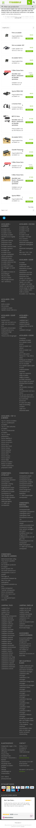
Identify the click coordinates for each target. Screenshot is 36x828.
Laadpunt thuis (5, 608)
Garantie (3, 767)
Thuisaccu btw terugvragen (9, 336)
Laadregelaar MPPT (25, 513)
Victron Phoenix (5, 456)
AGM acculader (5, 304)
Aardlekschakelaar (24, 640)
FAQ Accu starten (6, 277)
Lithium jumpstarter (6, 256)
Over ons (3, 748)
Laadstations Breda (6, 655)
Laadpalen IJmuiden (6, 626)
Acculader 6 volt (23, 227)
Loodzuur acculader (6, 308)
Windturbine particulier (25, 274)
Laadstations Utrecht (7, 668)
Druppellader (23, 264)
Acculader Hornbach (7, 248)
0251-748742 (5, 777)
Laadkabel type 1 (24, 320)
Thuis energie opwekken (8, 497)
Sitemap (3, 769)
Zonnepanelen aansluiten (8, 480)
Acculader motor (6, 231)
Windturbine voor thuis (25, 272)
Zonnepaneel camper (25, 476)
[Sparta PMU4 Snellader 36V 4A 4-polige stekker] (6, 198)
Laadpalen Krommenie (7, 633)
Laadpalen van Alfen (25, 616)
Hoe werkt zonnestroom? (8, 570)
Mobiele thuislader (24, 324)
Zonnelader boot (6, 485)
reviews (22, 826)
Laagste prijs (5, 27)
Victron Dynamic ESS (7, 568)
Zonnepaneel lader (24, 509)
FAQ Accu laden (5, 276)
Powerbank (22, 338)
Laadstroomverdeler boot (26, 525)
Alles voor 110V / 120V (25, 252)
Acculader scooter (6, 233)
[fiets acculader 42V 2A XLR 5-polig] (6, 47)
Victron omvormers (6, 442)
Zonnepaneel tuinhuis (25, 484)
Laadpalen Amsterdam (7, 645)
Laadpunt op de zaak (25, 608)
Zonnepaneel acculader (8, 491)
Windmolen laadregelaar (26, 242)
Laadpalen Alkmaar (6, 643)
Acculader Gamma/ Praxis (8, 246)
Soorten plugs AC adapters (26, 288)
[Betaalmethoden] (3, 787)
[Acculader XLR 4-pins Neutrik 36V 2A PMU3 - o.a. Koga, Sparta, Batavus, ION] (6, 60)
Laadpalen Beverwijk (7, 618)
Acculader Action (6, 252)
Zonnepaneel (23, 270)
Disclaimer (4, 752)
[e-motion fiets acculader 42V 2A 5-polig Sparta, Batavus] (6, 106)
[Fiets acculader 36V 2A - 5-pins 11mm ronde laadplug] (6, 35)
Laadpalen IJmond (6, 649)
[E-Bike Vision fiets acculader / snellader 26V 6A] (6, 165)
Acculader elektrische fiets (8, 262)
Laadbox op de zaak (25, 610)
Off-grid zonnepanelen (7, 489)
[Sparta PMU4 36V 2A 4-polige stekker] (6, 93)
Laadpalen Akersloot (7, 639)
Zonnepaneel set (6, 493)
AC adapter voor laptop (26, 280)
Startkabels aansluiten (7, 260)
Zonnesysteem (5, 482)
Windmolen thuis (24, 276)
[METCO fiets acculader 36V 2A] (6, 119)
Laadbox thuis (5, 610)
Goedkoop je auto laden (26, 718)
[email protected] (24, 758)
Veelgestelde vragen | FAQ (9, 746)
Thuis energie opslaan (7, 495)
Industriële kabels (24, 410)
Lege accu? (22, 408)
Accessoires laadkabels (25, 638)
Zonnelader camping (7, 484)
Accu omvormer (23, 240)
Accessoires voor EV (25, 644)
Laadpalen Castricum (7, 624)
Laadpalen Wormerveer (8, 635)
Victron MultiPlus (6, 452)
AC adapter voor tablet (25, 284)
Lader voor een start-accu (8, 322)
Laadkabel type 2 (24, 322)
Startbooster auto (24, 266)
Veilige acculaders (24, 377)
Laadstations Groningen (8, 661)
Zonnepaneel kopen (7, 478)
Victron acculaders (6, 440)
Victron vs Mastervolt (25, 362)
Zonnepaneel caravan (25, 480)
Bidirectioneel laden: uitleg (8, 559)
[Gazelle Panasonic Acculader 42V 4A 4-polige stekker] (6, 152)
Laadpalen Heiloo (6, 641)
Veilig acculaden (23, 375)
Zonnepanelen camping (26, 482)
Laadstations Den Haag (8, 657)
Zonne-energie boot (25, 489)
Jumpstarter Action (6, 244)
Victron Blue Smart (6, 446)
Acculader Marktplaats (7, 254)
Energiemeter (23, 642)
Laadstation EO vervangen (26, 685)
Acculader (22, 262)
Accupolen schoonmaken (8, 328)
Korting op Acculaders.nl (26, 360)
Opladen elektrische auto (26, 666)
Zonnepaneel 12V (24, 487)
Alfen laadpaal (5, 614)
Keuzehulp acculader (7, 235)
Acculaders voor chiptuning (27, 294)
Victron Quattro (5, 458)
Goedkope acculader (25, 340)
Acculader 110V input (25, 237)
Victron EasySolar (6, 450)
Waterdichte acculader (25, 268)
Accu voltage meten (25, 254)
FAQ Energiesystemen (7, 279)
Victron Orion (5, 454)
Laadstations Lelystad (7, 663)
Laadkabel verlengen (25, 330)
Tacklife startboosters (7, 465)
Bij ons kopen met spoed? (26, 381)
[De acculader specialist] (15, 2)
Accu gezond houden (7, 266)
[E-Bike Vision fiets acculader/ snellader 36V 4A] (6, 73)
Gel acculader (5, 306)
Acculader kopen (6, 264)
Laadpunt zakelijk (24, 612)
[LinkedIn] (4, 218)
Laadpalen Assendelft (7, 629)
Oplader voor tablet (24, 282)
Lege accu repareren (25, 373)
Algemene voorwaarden (8, 750)
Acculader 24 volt (24, 235)
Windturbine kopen (6, 258)
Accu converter (23, 238)
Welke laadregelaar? (25, 545)
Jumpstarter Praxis (6, 242)
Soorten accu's (5, 320)
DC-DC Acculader (24, 363)
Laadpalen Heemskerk (7, 620)
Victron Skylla (5, 460)
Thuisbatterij (4, 334)
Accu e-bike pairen (24, 354)
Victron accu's (5, 444)
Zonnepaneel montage (25, 527)
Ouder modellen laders (25, 290)
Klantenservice (5, 761)
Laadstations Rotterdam (8, 667)
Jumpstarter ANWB (6, 467)
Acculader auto (5, 229)
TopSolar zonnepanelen (8, 590)
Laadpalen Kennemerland (8, 647)
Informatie (29, 38)
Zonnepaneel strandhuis (26, 485)
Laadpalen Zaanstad (7, 637)
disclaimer (22, 771)
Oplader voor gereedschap (26, 286)
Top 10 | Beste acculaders (8, 421)
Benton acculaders (6, 463)
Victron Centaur (5, 448)
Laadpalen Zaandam (7, 631)
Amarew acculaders (6, 462)
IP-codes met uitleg (24, 402)
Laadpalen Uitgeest (6, 622)
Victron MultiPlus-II (6, 438)
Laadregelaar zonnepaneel (26, 511)
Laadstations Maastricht (8, 665)
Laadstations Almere (7, 653)
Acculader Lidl (5, 250)
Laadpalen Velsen (6, 628)
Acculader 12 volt (24, 229)
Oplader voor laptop (25, 278)
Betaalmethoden (6, 756)
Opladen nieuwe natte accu (9, 310)
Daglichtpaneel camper (7, 487)
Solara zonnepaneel (6, 588)
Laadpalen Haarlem (6, 651)
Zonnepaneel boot (24, 478)
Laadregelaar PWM (24, 515)
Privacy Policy (5, 754)
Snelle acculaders (24, 292)
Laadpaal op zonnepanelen (9, 616)
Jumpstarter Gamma (7, 240)
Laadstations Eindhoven (8, 659)
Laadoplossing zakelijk (25, 614)
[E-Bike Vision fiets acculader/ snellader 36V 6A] (6, 177)
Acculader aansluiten (25, 379)
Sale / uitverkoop (6, 281)
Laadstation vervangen (25, 671)
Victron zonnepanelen (7, 592)
